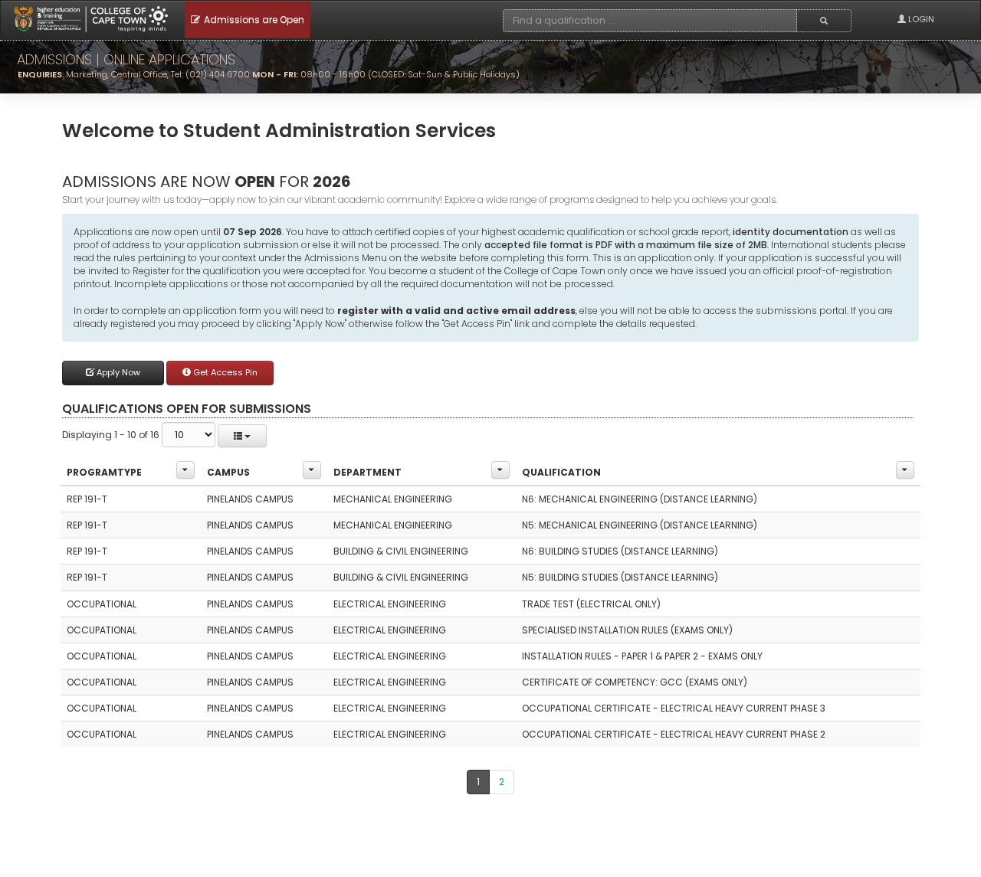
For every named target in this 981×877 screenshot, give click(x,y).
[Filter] (185, 470)
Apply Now (117, 372)
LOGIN (920, 19)
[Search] (823, 20)
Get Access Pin (224, 372)
